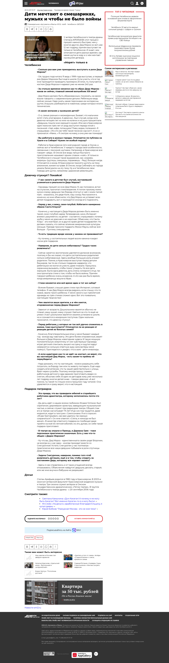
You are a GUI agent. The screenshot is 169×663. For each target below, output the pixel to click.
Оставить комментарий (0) (84, 518)
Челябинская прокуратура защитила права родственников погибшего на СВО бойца (124, 38)
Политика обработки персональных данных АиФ (92, 618)
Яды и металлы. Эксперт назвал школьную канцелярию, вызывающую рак (127, 74)
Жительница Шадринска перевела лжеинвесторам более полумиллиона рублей (125, 48)
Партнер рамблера (63, 654)
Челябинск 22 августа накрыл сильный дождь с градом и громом (125, 28)
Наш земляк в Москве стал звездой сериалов (45, 556)
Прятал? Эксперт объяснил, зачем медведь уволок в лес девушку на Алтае (128, 90)
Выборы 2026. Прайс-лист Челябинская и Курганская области (65, 620)
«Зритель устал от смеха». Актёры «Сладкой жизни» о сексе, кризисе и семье (87, 557)
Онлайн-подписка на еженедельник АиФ (79, 615)
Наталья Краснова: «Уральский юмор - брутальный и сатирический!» (47, 565)
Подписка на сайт (105, 615)
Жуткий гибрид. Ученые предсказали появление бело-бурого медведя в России (129, 106)
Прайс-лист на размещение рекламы (56, 618)
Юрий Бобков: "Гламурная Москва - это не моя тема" (69, 509)
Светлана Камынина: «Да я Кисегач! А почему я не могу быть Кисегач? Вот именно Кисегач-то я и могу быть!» (69, 499)
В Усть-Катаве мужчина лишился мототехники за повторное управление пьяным (125, 58)
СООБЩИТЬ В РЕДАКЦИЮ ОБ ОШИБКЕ (105, 620)
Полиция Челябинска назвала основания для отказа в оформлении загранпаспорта (125, 18)
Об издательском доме (51, 615)
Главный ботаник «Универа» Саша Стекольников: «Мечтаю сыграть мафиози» (87, 565)
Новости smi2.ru (33, 608)
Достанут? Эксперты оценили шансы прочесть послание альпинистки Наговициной (129, 114)
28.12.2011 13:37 (30, 10)
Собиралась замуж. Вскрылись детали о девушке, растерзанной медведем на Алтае (128, 98)
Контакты (118, 615)
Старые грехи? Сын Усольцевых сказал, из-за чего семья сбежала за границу (129, 82)
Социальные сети (132, 615)
